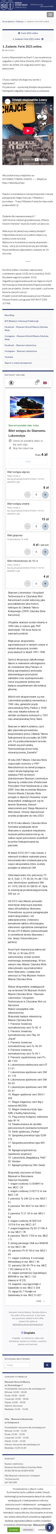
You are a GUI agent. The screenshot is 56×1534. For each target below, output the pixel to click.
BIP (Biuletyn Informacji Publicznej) (21, 321)
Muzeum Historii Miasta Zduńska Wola (23, 14)
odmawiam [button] (28, 1529)
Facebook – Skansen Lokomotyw (20, 345)
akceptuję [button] (13, 1529)
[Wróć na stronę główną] (28, 5)
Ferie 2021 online (29, 33)
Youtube (9, 357)
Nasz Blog (9, 315)
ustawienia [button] (43, 1529)
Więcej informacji (42, 1524)
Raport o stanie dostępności (18, 363)
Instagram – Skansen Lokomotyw (21, 351)
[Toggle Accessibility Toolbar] (50, 1528)
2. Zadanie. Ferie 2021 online (26, 39)
